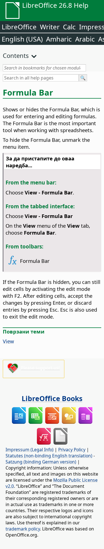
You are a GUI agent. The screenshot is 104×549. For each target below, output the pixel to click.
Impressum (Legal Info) (30, 450)
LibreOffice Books (52, 398)
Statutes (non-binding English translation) (49, 456)
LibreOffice (19, 26)
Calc (69, 26)
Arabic (85, 38)
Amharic (59, 38)
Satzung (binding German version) (41, 462)
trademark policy (23, 529)
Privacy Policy (71, 450)
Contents (16, 55)
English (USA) (22, 38)
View (8, 341)
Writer (50, 26)
